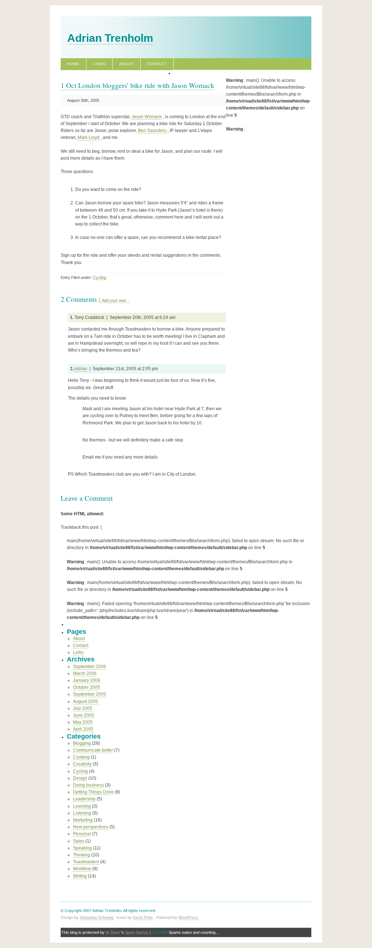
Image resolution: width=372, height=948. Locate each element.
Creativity (82, 764)
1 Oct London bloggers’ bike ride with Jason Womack (137, 85)
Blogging (82, 743)
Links (99, 64)
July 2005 (82, 708)
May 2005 (83, 722)
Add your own (114, 300)
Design (80, 778)
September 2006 (89, 666)
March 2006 (85, 673)
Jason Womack (147, 116)
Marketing (83, 820)
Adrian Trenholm (110, 38)
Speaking (82, 848)
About (126, 64)
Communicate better (93, 750)
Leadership (84, 798)
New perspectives (90, 826)
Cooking (81, 757)
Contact (157, 64)
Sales (78, 841)
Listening (82, 813)
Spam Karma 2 (138, 932)
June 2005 (83, 715)
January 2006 (86, 680)
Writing (80, 876)
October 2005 (86, 687)
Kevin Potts (143, 917)
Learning (82, 806)
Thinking (81, 854)
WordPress (188, 917)
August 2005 (85, 701)
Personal (82, 833)
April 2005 (83, 729)
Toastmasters (86, 861)
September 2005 (89, 694)
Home (73, 64)
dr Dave (113, 932)
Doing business (88, 785)
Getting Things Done (93, 792)
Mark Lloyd (89, 137)
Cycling (99, 277)
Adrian (80, 368)
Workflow (82, 868)
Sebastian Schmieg (96, 917)
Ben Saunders (152, 130)
